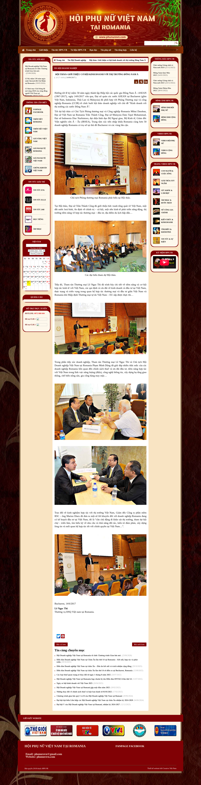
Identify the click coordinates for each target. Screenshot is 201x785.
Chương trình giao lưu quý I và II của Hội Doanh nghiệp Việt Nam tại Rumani (94, 696)
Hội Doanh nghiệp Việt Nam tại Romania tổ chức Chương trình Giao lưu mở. (94, 655)
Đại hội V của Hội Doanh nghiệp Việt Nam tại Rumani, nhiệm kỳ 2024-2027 (93, 704)
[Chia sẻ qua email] (55, 636)
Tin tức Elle (39, 200)
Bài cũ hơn (61, 644)
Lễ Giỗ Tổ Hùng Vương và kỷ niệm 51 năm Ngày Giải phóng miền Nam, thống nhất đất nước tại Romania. (36, 81)
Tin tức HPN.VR (59, 50)
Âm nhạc (37, 229)
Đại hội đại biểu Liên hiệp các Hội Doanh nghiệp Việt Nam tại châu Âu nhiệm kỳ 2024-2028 (100, 700)
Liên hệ (133, 50)
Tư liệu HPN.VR (78, 50)
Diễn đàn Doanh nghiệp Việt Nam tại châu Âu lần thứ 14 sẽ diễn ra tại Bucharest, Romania (100, 671)
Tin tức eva (38, 190)
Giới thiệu (43, 50)
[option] (36, 67)
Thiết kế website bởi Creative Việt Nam (161, 768)
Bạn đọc (93, 50)
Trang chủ (31, 50)
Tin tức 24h (38, 210)
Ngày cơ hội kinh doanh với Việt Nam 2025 (80, 683)
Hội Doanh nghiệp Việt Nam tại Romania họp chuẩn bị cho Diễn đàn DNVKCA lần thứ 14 (99, 679)
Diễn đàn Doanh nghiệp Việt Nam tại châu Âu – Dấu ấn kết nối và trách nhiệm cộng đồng (99, 666)
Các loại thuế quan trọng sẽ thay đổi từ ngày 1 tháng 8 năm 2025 (89, 675)
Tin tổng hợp (120, 50)
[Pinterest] (63, 636)
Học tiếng (38, 219)
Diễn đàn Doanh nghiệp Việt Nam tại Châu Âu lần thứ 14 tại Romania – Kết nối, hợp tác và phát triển (97, 661)
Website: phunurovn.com (40, 757)
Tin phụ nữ (105, 50)
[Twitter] (58, 636)
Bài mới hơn (139, 644)
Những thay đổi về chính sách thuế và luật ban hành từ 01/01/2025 (89, 692)
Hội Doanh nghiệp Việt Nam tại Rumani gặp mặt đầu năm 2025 (88, 687)
